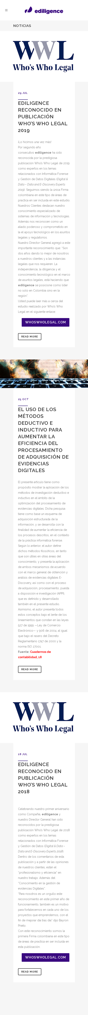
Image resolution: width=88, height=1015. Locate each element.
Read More (29, 336)
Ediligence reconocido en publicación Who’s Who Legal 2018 (43, 777)
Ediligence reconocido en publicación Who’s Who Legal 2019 (43, 116)
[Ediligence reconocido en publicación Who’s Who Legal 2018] (44, 717)
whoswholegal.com (45, 322)
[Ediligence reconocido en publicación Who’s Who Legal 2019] (44, 56)
